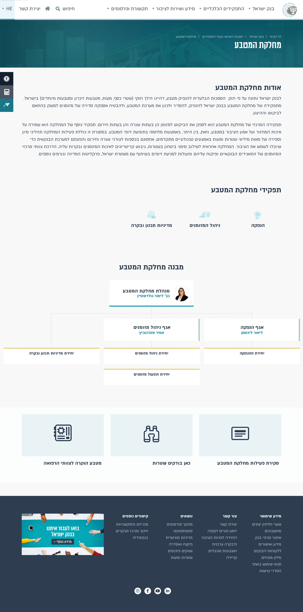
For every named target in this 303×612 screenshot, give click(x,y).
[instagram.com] (137, 591)
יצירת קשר (228, 524)
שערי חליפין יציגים (266, 524)
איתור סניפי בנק (268, 537)
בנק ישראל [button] (262, 9)
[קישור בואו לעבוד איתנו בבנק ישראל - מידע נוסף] (63, 534)
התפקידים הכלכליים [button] (223, 9)
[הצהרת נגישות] (6, 78)
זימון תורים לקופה (222, 531)
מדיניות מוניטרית (179, 537)
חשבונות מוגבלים (222, 551)
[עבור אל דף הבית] (47, 10)
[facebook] (147, 591)
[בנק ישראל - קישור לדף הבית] (290, 10)
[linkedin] (167, 591)
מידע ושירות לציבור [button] (175, 9)
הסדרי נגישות (270, 570)
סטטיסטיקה (183, 531)
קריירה (231, 557)
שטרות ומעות (182, 557)
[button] (258, 219)
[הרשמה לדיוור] (6, 105)
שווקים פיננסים (180, 551)
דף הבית (275, 37)
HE (8, 9)
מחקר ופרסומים (180, 524)
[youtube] (157, 591)
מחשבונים (273, 531)
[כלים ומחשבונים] (6, 92)
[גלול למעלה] (291, 600)
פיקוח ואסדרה (181, 544)
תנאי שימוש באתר (266, 564)
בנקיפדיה (140, 537)
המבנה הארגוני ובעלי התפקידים (223, 37)
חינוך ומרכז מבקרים (132, 531)
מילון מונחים (271, 557)
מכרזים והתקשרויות (132, 524)
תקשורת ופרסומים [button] (129, 9)
